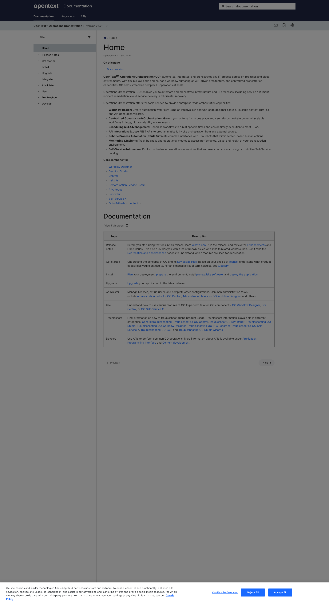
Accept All (280, 592)
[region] (164, 592)
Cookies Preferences (225, 592)
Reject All (253, 592)
